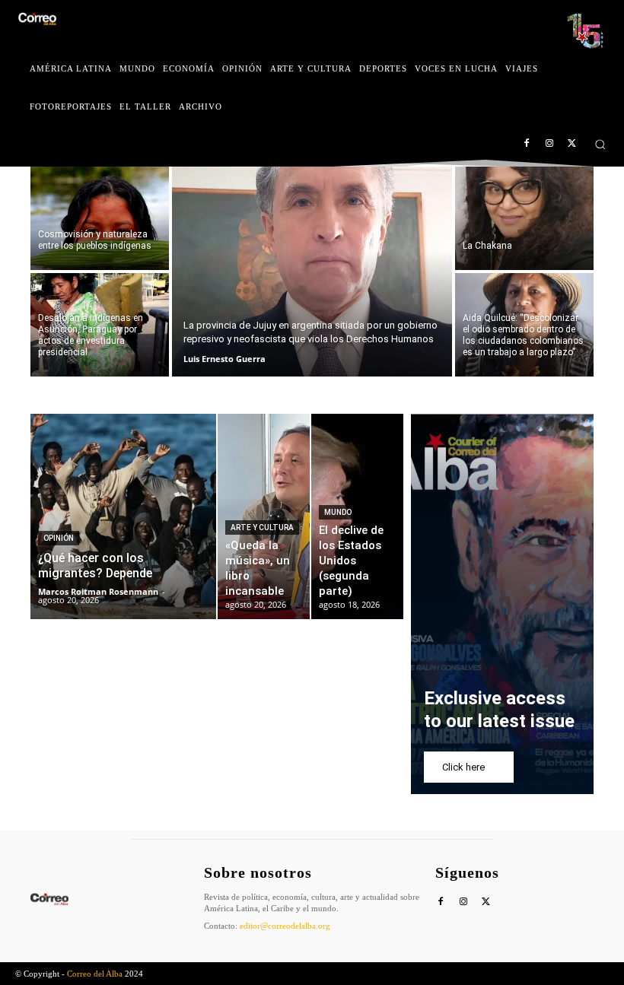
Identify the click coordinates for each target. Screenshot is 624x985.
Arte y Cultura (262, 527)
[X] (572, 144)
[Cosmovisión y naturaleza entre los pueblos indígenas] (99, 218)
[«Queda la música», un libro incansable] (264, 516)
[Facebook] (527, 144)
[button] (600, 144)
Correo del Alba (95, 973)
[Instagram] (549, 144)
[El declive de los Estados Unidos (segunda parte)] (357, 516)
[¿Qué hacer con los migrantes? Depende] (123, 516)
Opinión (58, 538)
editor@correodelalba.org (285, 925)
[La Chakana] (524, 218)
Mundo (338, 512)
